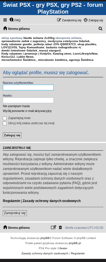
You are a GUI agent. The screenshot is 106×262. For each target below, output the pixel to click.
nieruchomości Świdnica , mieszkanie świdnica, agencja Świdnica (47, 59)
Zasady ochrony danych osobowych (52, 201)
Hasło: (7, 95)
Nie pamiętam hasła (16, 106)
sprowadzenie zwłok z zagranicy (23, 41)
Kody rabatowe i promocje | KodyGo (26, 53)
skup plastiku (86, 44)
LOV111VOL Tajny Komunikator (22, 47)
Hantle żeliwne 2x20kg (39, 37)
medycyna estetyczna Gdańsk (69, 41)
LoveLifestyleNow (85, 53)
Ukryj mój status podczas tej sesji (30, 123)
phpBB (44, 238)
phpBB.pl (75, 243)
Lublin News (25, 56)
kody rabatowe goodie (16, 44)
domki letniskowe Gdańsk (19, 50)
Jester (63, 248)
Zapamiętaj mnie (19, 118)
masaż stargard (49, 50)
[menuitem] (15, 20)
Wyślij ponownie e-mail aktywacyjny (27, 111)
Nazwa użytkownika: (18, 82)
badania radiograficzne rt (63, 47)
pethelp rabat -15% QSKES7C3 (55, 44)
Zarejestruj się (15, 213)
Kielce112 (8, 56)
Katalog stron (62, 53)
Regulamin (11, 201)
